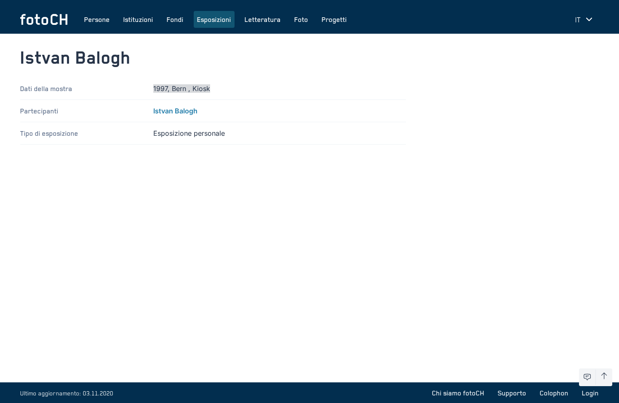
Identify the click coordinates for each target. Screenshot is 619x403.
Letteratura (263, 19)
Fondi (175, 19)
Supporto (512, 393)
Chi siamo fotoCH (458, 393)
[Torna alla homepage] (43, 19)
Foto (301, 19)
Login (590, 393)
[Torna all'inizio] (604, 377)
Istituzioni (138, 19)
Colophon (554, 393)
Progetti (334, 19)
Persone (97, 19)
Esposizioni (214, 19)
